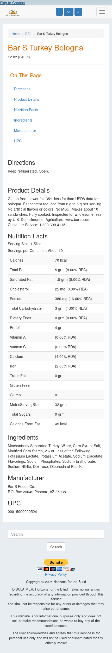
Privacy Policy (56, 574)
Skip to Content (12, 2)
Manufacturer (25, 130)
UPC (18, 140)
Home (16, 33)
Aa (69, 11)
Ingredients (23, 120)
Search (56, 546)
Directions (22, 88)
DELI (28, 33)
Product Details (26, 99)
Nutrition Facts (26, 109)
